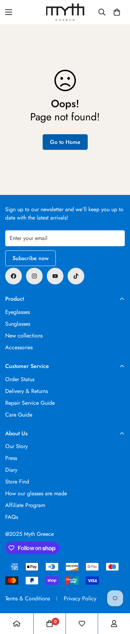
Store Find (17, 482)
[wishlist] (81, 623)
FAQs (11, 517)
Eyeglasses (17, 312)
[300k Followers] (13, 276)
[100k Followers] (34, 276)
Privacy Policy (80, 598)
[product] (16, 623)
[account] (114, 623)
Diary (11, 470)
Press (11, 458)
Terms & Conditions (27, 598)
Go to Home (65, 142)
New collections (24, 336)
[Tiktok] (76, 276)
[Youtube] (55, 276)
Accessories (19, 347)
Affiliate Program (25, 505)
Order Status (19, 379)
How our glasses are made (36, 493)
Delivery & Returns (26, 391)
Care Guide (18, 415)
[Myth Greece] (65, 12)
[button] (117, 12)
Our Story (16, 446)
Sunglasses (17, 324)
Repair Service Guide (30, 403)
